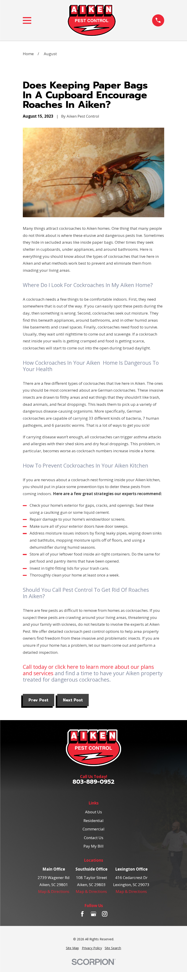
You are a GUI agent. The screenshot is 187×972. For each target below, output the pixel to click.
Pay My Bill (93, 846)
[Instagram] (104, 914)
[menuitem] (72, 948)
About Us (93, 811)
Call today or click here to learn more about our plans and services (88, 670)
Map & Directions (53, 891)
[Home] (92, 20)
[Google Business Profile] (93, 914)
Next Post (73, 700)
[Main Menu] (27, 20)
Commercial (93, 829)
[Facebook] (82, 914)
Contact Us (93, 837)
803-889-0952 (93, 782)
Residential (93, 820)
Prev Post (38, 700)
